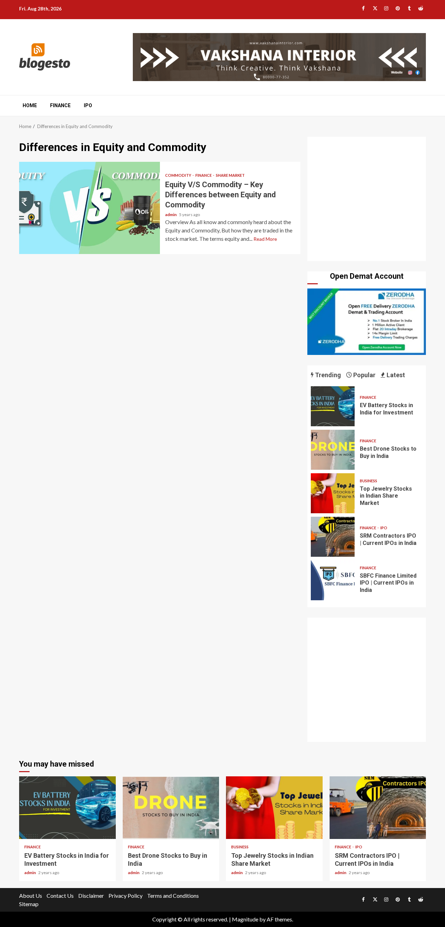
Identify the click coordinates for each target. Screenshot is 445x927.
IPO (88, 105)
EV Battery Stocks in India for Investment (333, 406)
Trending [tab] (327, 375)
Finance (60, 105)
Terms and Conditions (173, 895)
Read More (265, 239)
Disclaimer (91, 895)
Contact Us (60, 895)
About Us (30, 895)
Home (30, 105)
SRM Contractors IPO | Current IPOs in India (333, 537)
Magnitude (245, 919)
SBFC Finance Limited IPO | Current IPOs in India (333, 580)
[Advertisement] (366, 200)
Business (368, 481)
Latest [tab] (395, 375)
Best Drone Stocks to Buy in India (333, 450)
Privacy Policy (125, 895)
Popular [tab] (363, 375)
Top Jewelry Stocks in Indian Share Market (333, 493)
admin (171, 214)
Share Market (230, 175)
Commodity (178, 175)
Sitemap (29, 904)
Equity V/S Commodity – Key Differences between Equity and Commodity (89, 208)
